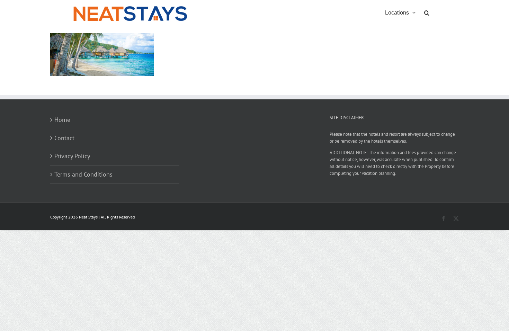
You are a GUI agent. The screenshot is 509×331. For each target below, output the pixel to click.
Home (62, 120)
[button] (426, 12)
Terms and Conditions (83, 174)
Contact (64, 138)
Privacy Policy (72, 156)
